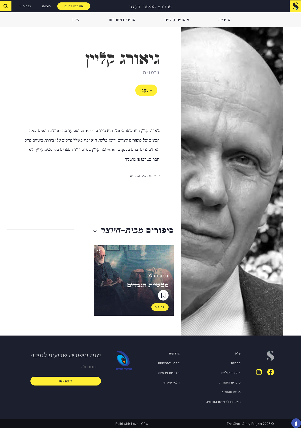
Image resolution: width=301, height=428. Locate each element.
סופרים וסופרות (122, 19)
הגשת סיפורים (231, 392)
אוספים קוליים (177, 19)
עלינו (75, 19)
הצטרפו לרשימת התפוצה (223, 401)
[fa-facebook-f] (270, 372)
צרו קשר (174, 353)
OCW (145, 423)
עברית (27, 6)
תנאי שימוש (172, 382)
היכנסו (46, 6)
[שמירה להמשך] (163, 295)
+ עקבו (146, 90)
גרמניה (151, 72)
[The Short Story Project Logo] (295, 6)
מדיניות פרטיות (169, 372)
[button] (296, 423)
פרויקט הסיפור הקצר (150, 6)
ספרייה (224, 19)
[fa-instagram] (259, 372)
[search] (5, 6)
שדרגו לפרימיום (169, 363)
